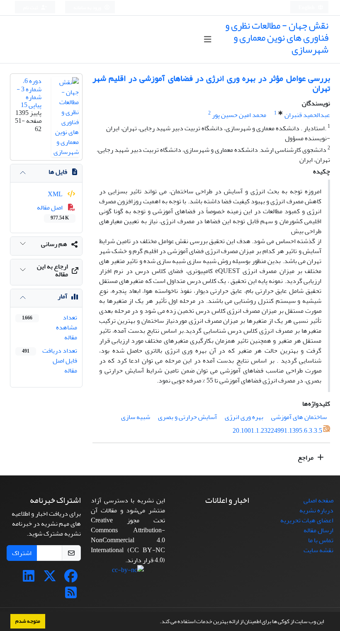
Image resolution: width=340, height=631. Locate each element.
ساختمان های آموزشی (299, 417)
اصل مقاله (53, 212)
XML (56, 194)
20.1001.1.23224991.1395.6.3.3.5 (277, 431)
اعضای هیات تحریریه (306, 520)
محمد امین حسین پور (239, 115)
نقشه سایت (318, 550)
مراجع (306, 457)
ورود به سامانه (87, 7)
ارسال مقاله (318, 530)
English (307, 7)
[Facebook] (71, 579)
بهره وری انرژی (244, 417)
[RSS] (71, 595)
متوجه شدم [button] (27, 621)
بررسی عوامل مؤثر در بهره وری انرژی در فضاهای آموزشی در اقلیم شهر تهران (211, 83)
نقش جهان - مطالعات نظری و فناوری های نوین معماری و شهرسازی (276, 37)
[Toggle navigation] (207, 40)
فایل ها (58, 172)
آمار (62, 296)
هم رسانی (54, 244)
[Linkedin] (29, 579)
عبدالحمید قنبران (307, 115)
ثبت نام (31, 7)
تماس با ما (320, 540)
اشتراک (22, 553)
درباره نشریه (316, 510)
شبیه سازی (135, 417)
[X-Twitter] (50, 579)
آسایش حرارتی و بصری (187, 417)
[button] (157, 622)
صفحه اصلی (318, 500)
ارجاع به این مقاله (52, 270)
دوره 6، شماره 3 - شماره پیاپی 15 (29, 93)
